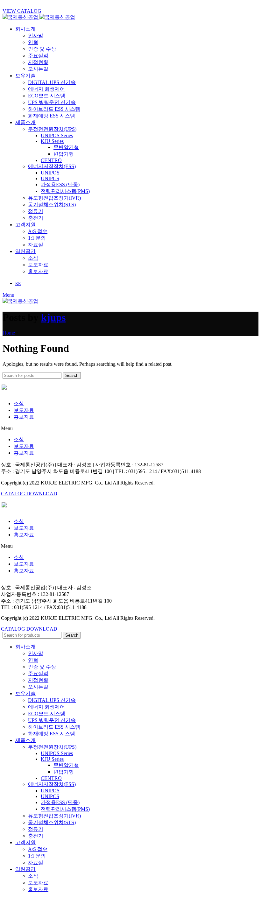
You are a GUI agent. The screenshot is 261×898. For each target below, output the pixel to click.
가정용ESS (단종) (60, 184)
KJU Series (52, 141)
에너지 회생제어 (46, 89)
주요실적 (38, 55)
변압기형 (63, 154)
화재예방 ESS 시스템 (51, 115)
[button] (130, 428)
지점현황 (38, 62)
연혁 (33, 42)
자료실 (35, 244)
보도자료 (38, 264)
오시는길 (38, 69)
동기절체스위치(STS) (52, 204)
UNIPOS (50, 172)
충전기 (35, 218)
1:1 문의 (37, 238)
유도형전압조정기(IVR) (54, 198)
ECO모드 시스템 (46, 95)
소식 (33, 258)
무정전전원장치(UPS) (52, 129)
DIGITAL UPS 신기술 (52, 82)
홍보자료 (38, 271)
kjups (53, 317)
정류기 (35, 211)
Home (9, 333)
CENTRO (51, 160)
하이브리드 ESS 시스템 (54, 109)
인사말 (35, 35)
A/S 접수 (37, 231)
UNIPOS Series (57, 135)
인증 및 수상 (42, 49)
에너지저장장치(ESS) (52, 166)
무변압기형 (66, 147)
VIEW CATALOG (22, 11)
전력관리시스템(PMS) (65, 191)
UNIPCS (50, 178)
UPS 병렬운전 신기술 (52, 102)
